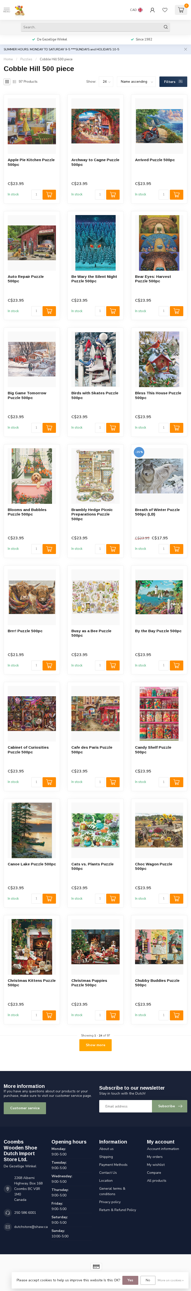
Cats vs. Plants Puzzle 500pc (92, 866)
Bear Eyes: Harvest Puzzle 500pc (153, 278)
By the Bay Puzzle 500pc (158, 631)
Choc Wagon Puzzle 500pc (153, 866)
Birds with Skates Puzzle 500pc (94, 395)
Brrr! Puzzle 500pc (25, 631)
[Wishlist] (164, 10)
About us (106, 1148)
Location (106, 1180)
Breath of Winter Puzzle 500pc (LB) (157, 512)
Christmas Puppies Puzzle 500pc (89, 982)
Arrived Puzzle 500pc (155, 160)
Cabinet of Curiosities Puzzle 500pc (28, 749)
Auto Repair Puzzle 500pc (26, 278)
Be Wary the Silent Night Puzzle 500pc (94, 278)
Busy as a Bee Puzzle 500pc (91, 633)
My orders (155, 1156)
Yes (130, 1280)
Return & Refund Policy (117, 1210)
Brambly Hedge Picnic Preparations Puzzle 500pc (92, 514)
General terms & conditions (112, 1191)
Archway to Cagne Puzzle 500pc (95, 162)
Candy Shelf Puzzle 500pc (153, 749)
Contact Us (108, 1172)
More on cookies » (171, 1280)
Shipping (106, 1156)
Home (8, 59)
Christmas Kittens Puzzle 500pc (32, 982)
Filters (170, 81)
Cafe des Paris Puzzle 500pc (91, 749)
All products (156, 1180)
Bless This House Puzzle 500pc (158, 395)
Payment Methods (113, 1164)
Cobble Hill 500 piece (56, 59)
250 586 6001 (25, 1212)
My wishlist (156, 1164)
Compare (154, 1172)
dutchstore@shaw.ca (31, 1226)
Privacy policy (110, 1202)
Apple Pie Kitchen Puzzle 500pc (31, 162)
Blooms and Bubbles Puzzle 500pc (27, 512)
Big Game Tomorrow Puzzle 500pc (27, 395)
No (148, 1280)
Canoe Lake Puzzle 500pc (32, 864)
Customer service (25, 1108)
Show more (95, 1045)
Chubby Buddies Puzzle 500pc (157, 982)
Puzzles (26, 59)
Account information (163, 1148)
